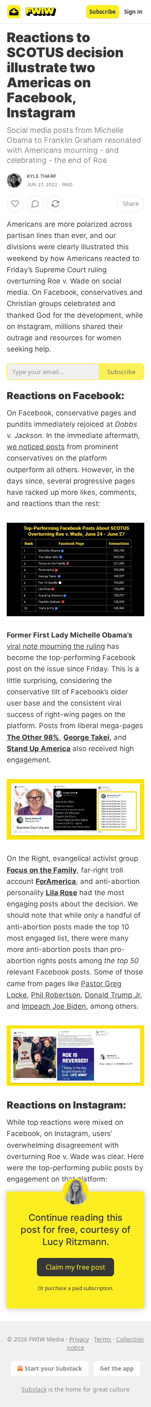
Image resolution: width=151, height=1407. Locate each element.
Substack (34, 1389)
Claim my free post (75, 1267)
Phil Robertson (56, 995)
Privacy (79, 1339)
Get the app (117, 1368)
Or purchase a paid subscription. (75, 1288)
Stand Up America (38, 748)
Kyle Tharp (41, 176)
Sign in (133, 11)
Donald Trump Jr (112, 995)
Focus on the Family (42, 870)
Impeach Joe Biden (54, 1006)
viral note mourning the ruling (56, 646)
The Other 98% (33, 737)
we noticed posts (36, 447)
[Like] (15, 203)
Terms (102, 1339)
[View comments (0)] (35, 203)
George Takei (86, 737)
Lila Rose (61, 892)
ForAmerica (56, 881)
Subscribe (102, 11)
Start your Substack (53, 1368)
